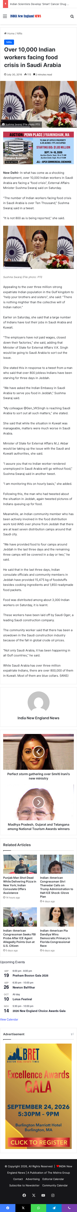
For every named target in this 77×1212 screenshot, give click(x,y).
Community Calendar (55, 1185)
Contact (18, 1179)
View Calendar (9, 1019)
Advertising (33, 1179)
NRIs (19, 33)
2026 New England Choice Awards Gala (39, 1011)
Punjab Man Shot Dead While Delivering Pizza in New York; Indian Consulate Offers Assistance (19, 885)
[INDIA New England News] (25, 16)
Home (11, 33)
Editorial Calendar (53, 1179)
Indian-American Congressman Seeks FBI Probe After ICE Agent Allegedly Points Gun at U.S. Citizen (19, 938)
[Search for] (72, 17)
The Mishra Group (59, 1172)
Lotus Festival (22, 999)
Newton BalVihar (24, 987)
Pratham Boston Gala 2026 (30, 975)
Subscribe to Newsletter (24, 1185)
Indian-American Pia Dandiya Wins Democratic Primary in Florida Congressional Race (55, 938)
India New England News (38, 718)
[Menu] (5, 17)
